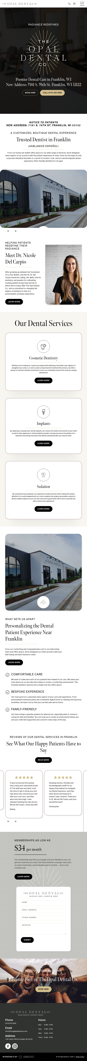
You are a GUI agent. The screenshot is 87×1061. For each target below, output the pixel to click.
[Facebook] (8, 1046)
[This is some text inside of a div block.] (69, 3)
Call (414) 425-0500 (52, 93)
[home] (20, 4)
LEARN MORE (14, 662)
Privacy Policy (80, 1056)
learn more (14, 302)
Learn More (43, 380)
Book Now (30, 93)
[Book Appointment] (74, 3)
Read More (43, 760)
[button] (82, 3)
